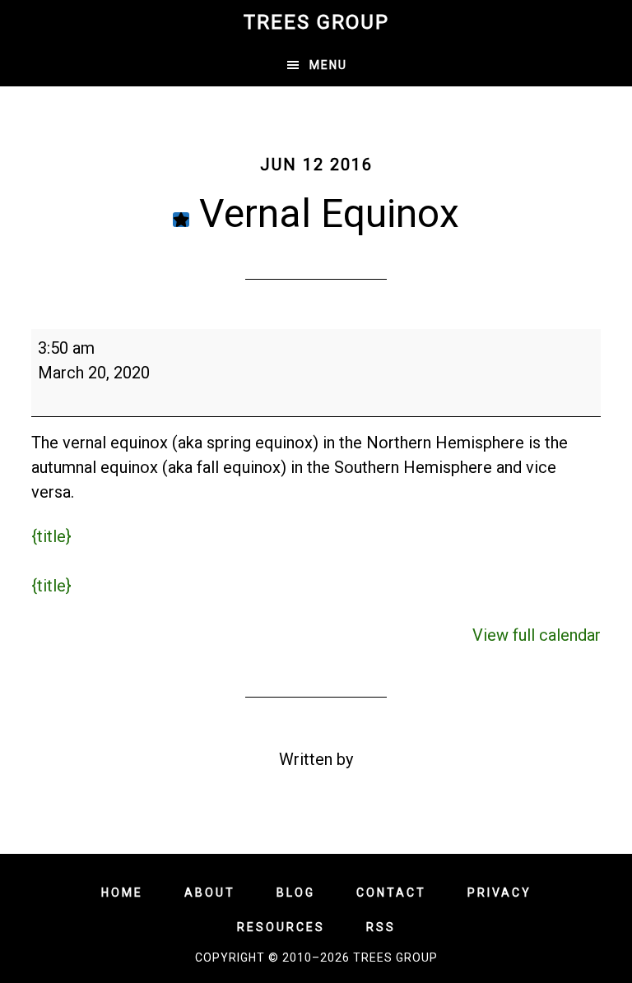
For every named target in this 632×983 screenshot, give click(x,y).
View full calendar (536, 635)
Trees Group (316, 22)
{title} (51, 536)
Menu (328, 65)
